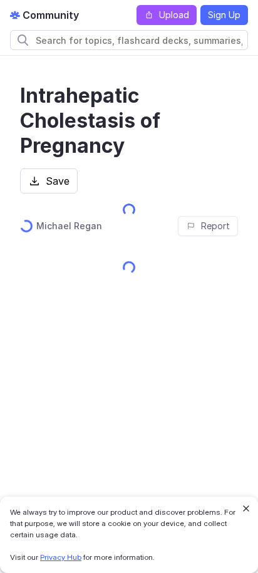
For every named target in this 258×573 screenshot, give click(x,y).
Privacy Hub (60, 557)
